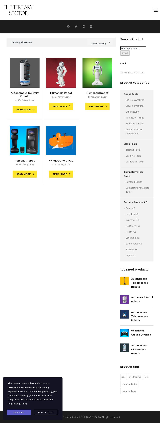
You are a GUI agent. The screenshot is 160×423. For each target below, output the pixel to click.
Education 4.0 (132, 237)
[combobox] (99, 42)
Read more (23, 109)
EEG (123, 376)
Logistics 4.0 (132, 214)
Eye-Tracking (135, 376)
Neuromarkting (129, 391)
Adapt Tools (131, 94)
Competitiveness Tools (133, 174)
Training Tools (133, 149)
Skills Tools (130, 144)
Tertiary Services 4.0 (135, 202)
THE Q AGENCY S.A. (91, 417)
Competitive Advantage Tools (137, 189)
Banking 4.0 (132, 249)
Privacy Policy (46, 412)
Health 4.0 (131, 231)
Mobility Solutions (135, 123)
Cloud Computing (134, 105)
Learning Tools (133, 155)
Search (125, 52)
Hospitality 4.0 (133, 225)
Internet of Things (135, 117)
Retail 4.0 (130, 208)
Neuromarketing (129, 384)
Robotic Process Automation (134, 131)
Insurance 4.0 (132, 219)
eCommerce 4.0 (134, 243)
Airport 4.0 (131, 255)
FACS (147, 376)
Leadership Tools (134, 161)
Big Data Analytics (135, 99)
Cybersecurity (132, 111)
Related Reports (134, 181)
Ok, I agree (19, 412)
